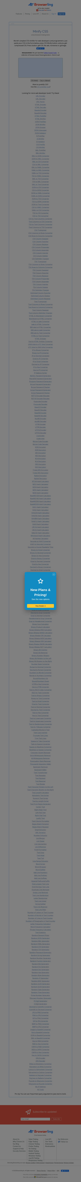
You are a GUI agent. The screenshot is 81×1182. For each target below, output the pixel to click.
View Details (40, 606)
